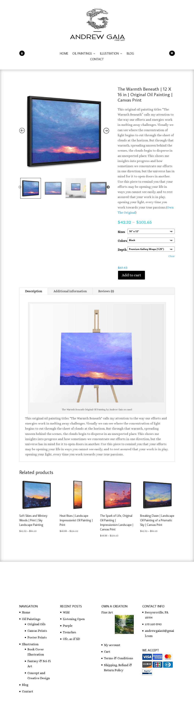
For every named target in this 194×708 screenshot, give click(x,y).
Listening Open (74, 619)
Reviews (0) (106, 291)
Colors (122, 241)
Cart (107, 651)
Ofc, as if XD (71, 639)
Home (64, 53)
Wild (66, 612)
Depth (122, 249)
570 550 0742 (153, 624)
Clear (171, 256)
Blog (130, 53)
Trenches (69, 632)
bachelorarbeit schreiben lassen (59, 581)
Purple (67, 625)
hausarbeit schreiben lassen (90, 576)
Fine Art (107, 612)
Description (33, 291)
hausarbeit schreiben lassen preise (44, 576)
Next (108, 187)
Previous (20, 187)
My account (112, 645)
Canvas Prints (37, 631)
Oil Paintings (82, 53)
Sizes (121, 232)
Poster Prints (37, 637)
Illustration (109, 53)
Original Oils (36, 624)
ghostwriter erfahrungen (131, 576)
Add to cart (131, 275)
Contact (97, 59)
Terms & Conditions (118, 658)
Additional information (70, 291)
